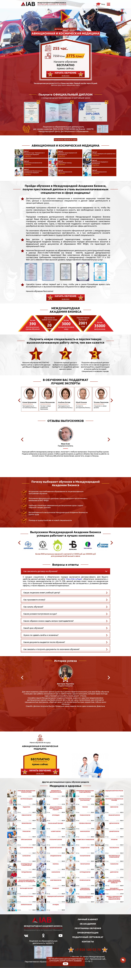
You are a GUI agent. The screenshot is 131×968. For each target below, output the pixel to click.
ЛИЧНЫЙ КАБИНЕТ (88, 919)
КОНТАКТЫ (88, 941)
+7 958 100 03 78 (88, 950)
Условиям (78, 960)
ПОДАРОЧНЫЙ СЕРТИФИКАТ (87, 937)
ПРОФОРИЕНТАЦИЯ (87, 932)
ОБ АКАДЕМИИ (88, 924)
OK (65, 964)
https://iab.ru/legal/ (74, 579)
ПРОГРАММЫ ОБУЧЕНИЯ (88, 928)
